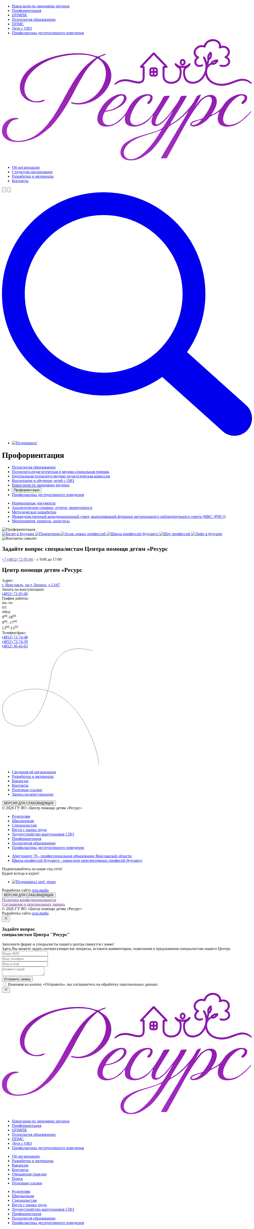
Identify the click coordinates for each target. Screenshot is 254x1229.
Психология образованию (34, 19)
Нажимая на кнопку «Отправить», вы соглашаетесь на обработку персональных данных (83, 984)
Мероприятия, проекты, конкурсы (41, 521)
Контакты (20, 181)
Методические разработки (34, 512)
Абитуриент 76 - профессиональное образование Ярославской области (72, 856)
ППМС (18, 24)
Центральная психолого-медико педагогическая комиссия (61, 476)
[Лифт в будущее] (206, 534)
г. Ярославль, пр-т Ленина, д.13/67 (31, 585)
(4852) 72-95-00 (15, 594)
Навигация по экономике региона (40, 6)
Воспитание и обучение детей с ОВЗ (43, 480)
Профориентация (26, 10)
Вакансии (20, 781)
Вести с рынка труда (29, 830)
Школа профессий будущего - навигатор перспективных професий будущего (77, 860)
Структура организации (32, 172)
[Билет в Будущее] (18, 534)
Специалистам (24, 825)
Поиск (17, 1178)
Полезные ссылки (27, 790)
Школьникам (23, 821)
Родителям (21, 816)
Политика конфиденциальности (29, 900)
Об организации (26, 167)
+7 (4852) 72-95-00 (17, 559)
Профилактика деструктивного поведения (48, 33)
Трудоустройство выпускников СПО (43, 834)
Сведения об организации (34, 772)
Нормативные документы (34, 503)
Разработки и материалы (33, 176)
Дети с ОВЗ (22, 28)
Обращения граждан (29, 1174)
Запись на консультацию (32, 794)
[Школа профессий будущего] (133, 534)
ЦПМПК (19, 15)
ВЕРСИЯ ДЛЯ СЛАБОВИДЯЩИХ (29, 803)
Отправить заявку (17, 979)
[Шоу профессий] (175, 534)
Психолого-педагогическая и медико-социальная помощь (60, 472)
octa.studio (40, 890)
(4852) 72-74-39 (15, 642)
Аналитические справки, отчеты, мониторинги (52, 507)
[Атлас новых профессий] (84, 534)
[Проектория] (48, 534)
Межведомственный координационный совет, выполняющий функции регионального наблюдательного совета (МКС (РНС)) (118, 516)
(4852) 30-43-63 (15, 646)
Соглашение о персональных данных (33, 904)
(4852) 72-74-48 (15, 637)
